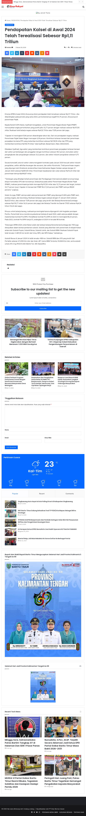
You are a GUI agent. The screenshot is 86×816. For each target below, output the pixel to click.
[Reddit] (32, 53)
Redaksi (8, 47)
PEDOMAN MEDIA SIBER (50, 812)
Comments (70, 494)
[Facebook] (7, 53)
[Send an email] (12, 47)
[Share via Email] (59, 254)
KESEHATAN (16, 20)
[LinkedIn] (17, 53)
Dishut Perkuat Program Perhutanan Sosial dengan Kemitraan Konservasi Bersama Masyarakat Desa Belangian (15, 381)
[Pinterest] (27, 53)
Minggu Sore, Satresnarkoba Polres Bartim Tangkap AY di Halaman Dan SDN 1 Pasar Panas (22, 742)
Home (8, 20)
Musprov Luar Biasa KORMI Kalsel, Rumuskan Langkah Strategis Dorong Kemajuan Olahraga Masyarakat (68, 380)
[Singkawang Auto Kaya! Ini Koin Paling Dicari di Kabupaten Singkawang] (10, 504)
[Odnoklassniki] (42, 53)
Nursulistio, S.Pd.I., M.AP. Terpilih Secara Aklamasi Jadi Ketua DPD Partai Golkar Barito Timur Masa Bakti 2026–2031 (62, 744)
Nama (7, 430)
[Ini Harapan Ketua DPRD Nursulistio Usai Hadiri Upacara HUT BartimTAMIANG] (10, 532)
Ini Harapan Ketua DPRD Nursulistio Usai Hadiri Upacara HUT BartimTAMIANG (47, 529)
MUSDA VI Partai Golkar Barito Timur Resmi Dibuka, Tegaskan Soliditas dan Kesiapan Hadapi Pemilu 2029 (21, 782)
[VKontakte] (37, 53)
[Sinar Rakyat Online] (17, 6)
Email (7, 438)
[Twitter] (12, 53)
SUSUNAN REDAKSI (65, 812)
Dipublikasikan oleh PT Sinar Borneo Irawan (50, 809)
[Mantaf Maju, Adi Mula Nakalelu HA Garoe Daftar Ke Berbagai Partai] (10, 541)
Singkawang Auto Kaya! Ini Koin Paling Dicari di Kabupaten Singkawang (45, 501)
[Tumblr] (22, 53)
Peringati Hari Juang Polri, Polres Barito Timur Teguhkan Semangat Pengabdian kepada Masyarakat (63, 781)
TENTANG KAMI (79, 812)
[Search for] (83, 7)
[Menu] (3, 7)
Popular (15, 494)
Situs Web (48, 438)
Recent (41, 494)
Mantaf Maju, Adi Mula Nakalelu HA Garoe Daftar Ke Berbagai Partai (44, 538)
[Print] (64, 254)
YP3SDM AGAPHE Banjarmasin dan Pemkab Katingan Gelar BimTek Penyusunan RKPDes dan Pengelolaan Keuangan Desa (48, 521)
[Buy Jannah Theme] (43, 13)
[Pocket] (47, 53)
